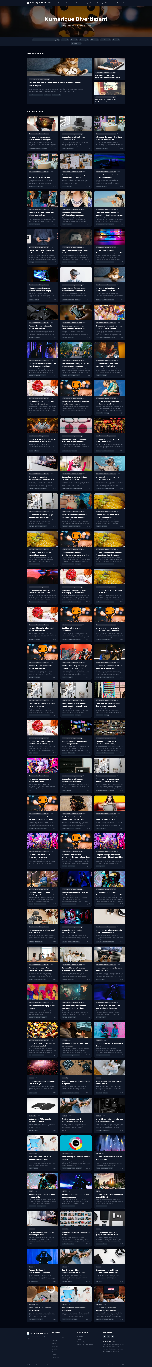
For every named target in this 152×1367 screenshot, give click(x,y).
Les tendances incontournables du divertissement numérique (113, 1344)
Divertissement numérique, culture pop (69, 3)
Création (107, 3)
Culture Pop (76, 43)
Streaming (100, 3)
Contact (79, 1339)
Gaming (85, 3)
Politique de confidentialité (85, 1345)
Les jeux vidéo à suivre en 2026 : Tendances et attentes (112, 1349)
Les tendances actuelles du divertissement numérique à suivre (113, 1346)
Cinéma (116, 40)
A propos (80, 1336)
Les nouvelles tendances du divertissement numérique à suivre (113, 1351)
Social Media (105, 40)
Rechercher (121, 3)
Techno (92, 3)
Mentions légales (82, 1342)
